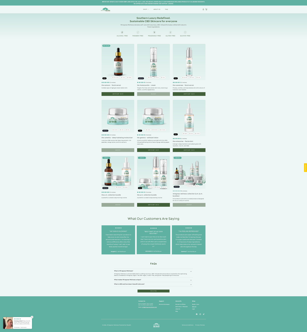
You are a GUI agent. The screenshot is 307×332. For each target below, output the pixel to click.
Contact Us (141, 301)
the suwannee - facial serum (183, 85)
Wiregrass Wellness (113, 325)
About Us (177, 309)
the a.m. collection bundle (111, 195)
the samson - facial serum (111, 85)
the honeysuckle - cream (146, 85)
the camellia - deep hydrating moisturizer (117, 138)
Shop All (194, 306)
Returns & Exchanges (164, 304)
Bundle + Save (195, 304)
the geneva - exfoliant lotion (147, 138)
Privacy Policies (200, 325)
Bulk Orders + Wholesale (181, 306)
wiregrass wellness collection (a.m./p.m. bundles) (188, 195)
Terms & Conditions (187, 325)
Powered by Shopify (125, 325)
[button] (146, 9)
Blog (176, 311)
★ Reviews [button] (305, 167)
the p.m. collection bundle (147, 195)
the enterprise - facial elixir (183, 141)
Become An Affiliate (180, 304)
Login (193, 309)
